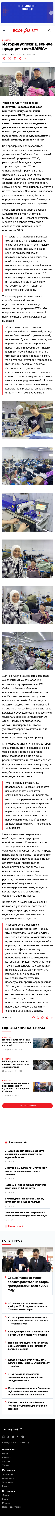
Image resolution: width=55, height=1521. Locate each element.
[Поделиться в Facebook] (4, 58)
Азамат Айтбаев (9, 55)
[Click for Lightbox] (27, 420)
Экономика (7, 1482)
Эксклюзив (7, 1474)
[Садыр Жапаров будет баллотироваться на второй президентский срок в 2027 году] (27, 1259)
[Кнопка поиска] (49, 30)
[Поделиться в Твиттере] (9, 58)
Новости (6, 40)
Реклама (6, 1458)
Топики (5, 1465)
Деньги (5, 1495)
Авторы (6, 1461)
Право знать (8, 1478)
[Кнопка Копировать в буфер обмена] (25, 58)
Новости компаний (11, 1507)
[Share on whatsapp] (14, 58)
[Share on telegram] (20, 58)
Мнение (6, 1503)
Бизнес (5, 1486)
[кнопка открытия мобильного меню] (4, 31)
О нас (5, 1454)
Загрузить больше (27, 1105)
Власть (5, 1499)
